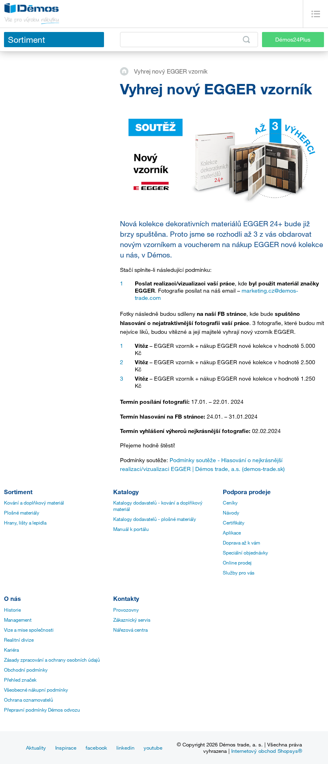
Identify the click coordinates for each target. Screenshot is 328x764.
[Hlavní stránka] (127, 71)
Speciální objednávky (245, 552)
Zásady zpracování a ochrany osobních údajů (52, 659)
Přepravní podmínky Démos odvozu (42, 709)
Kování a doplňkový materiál (34, 502)
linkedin (125, 747)
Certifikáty (233, 522)
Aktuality (36, 747)
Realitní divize (19, 639)
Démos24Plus (292, 39)
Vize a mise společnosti (29, 629)
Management (18, 619)
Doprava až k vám (241, 542)
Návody (231, 512)
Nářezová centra (130, 629)
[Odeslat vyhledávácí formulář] (246, 39)
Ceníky (230, 502)
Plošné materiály (21, 512)
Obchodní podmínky (26, 669)
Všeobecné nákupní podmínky (36, 689)
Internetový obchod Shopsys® (266, 751)
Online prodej (237, 562)
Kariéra (11, 649)
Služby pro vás (238, 572)
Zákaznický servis (131, 619)
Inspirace (65, 747)
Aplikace (232, 532)
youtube (153, 747)
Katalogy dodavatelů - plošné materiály (154, 519)
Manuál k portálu (131, 529)
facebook (96, 747)
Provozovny (126, 609)
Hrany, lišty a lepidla (25, 522)
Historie (12, 609)
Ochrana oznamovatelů (28, 699)
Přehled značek (20, 679)
